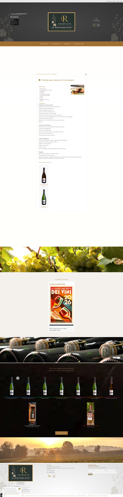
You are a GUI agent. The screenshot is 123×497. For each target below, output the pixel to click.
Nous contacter (13, 20)
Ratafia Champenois (104, 495)
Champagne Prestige (42, 495)
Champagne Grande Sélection (81, 495)
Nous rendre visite (14, 24)
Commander (67, 43)
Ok (19, 488)
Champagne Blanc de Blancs (52, 495)
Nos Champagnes (55, 43)
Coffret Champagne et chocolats (93, 495)
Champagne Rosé (62, 495)
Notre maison (44, 43)
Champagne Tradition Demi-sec (31, 495)
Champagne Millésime (71, 495)
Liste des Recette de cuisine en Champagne (46, 74)
